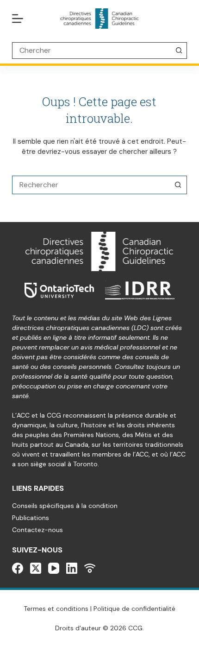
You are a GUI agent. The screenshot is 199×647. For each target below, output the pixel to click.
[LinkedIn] (71, 568)
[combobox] (90, 185)
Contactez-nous (37, 530)
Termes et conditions (56, 608)
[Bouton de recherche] (179, 50)
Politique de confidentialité (134, 608)
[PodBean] (89, 568)
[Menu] (17, 18)
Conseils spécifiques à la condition (65, 505)
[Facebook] (17, 568)
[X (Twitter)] (35, 568)
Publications (30, 518)
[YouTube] (53, 568)
